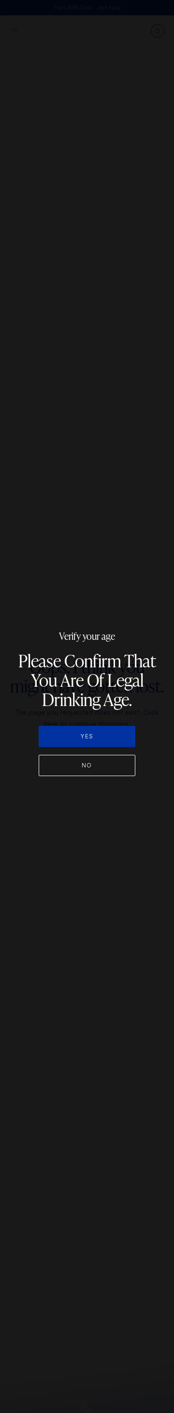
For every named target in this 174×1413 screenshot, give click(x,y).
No (87, 765)
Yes (87, 736)
